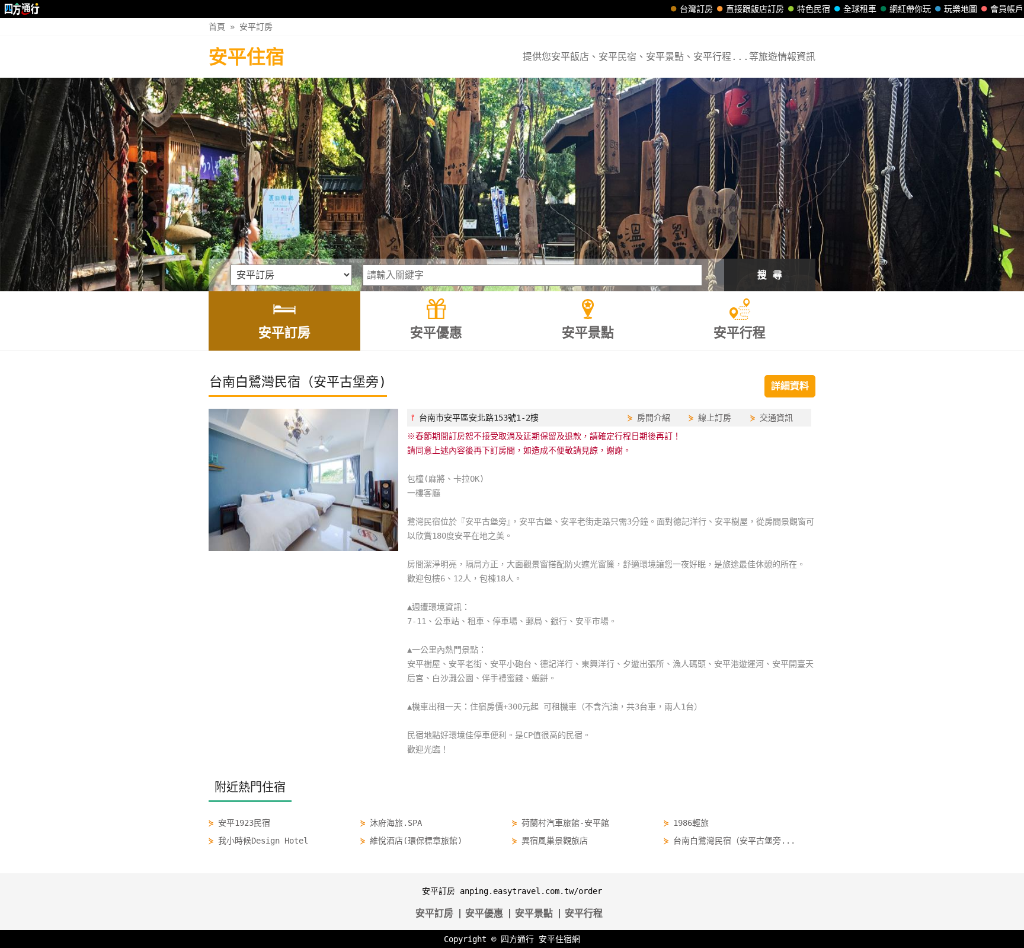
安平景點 (534, 913)
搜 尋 (769, 275)
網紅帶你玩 (910, 9)
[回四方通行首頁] (22, 9)
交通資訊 (776, 417)
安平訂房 (256, 26)
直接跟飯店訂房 (755, 9)
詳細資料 (790, 386)
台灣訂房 (696, 9)
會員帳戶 (1006, 9)
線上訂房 (714, 417)
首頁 (217, 26)
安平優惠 (484, 913)
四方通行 (517, 939)
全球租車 (859, 9)
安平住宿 (246, 57)
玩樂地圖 (960, 9)
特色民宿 (813, 9)
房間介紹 (653, 417)
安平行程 (584, 913)
